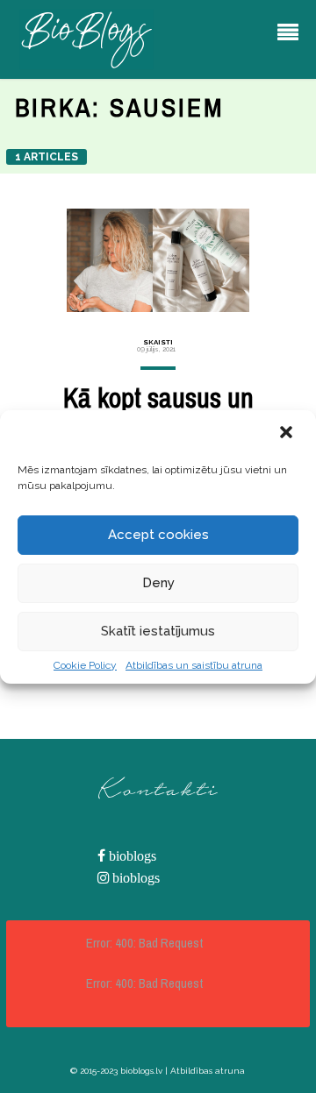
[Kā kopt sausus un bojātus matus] (158, 260)
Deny (158, 583)
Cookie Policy (85, 665)
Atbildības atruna (207, 1070)
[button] (287, 433)
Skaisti (158, 341)
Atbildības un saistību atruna (194, 665)
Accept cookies (158, 535)
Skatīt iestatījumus (158, 631)
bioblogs (130, 855)
